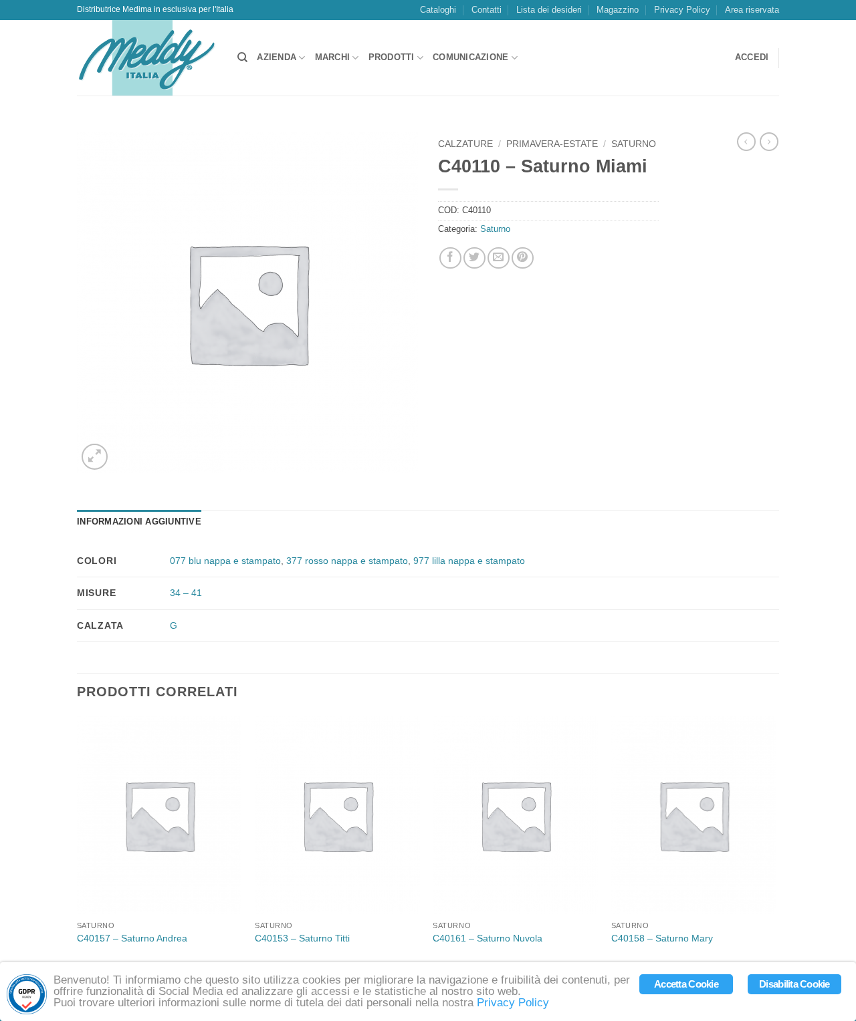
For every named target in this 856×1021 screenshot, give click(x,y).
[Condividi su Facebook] (450, 258)
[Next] (775, 843)
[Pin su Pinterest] (523, 258)
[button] (752, 57)
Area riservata (752, 10)
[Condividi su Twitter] (474, 258)
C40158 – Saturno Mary (662, 938)
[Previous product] (769, 141)
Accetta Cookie (686, 984)
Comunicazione (470, 57)
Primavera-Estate (552, 144)
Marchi (332, 57)
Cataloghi (438, 10)
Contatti (486, 10)
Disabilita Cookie (794, 984)
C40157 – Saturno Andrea (132, 938)
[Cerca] (242, 57)
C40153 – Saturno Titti (302, 938)
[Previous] (78, 843)
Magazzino (618, 10)
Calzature (465, 144)
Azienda (276, 57)
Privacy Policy (682, 10)
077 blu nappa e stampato (225, 560)
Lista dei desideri (549, 10)
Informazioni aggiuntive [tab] (139, 522)
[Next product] (746, 141)
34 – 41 (186, 592)
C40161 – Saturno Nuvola (487, 938)
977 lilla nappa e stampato (469, 560)
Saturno (633, 144)
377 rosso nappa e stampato (347, 560)
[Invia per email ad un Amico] (499, 258)
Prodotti (391, 57)
